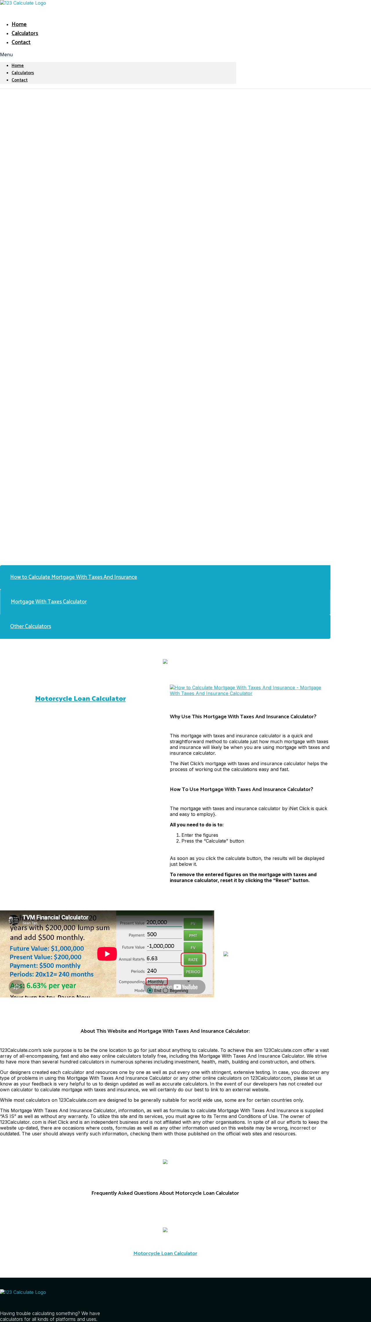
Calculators (25, 33)
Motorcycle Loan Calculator (80, 699)
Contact (21, 42)
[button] (118, 54)
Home (19, 24)
